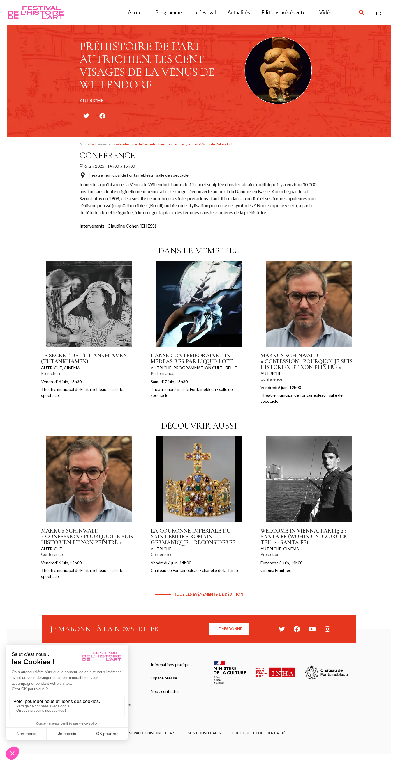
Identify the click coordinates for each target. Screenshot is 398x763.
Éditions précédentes (285, 12)
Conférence (107, 155)
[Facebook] (297, 629)
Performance (162, 373)
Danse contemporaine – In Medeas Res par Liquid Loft (192, 358)
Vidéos (327, 12)
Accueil (136, 12)
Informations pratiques (172, 664)
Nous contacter (165, 691)
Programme (168, 12)
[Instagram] (327, 629)
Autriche (51, 367)
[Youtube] (312, 629)
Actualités (239, 12)
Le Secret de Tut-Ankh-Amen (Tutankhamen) (84, 358)
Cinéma (72, 367)
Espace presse (164, 677)
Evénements (105, 144)
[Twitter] (282, 629)
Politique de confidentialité (259, 733)
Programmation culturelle (205, 367)
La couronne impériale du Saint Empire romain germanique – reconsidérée (193, 536)
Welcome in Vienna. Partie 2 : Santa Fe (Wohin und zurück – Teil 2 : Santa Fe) (306, 536)
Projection (50, 373)
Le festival (204, 12)
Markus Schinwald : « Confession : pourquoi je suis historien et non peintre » (306, 361)
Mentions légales (204, 733)
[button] (361, 12)
